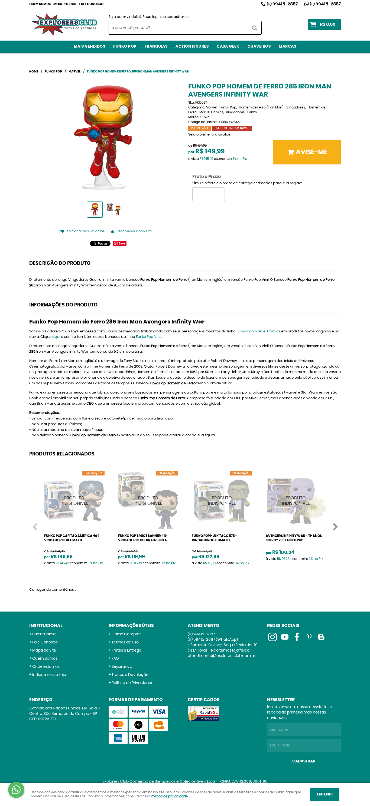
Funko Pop (125, 46)
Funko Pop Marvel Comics (258, 331)
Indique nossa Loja (49, 675)
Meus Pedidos (64, 4)
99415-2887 (282, 4)
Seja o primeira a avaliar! (210, 134)
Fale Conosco (91, 4)
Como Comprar (126, 634)
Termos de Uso (125, 642)
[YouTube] (284, 637)
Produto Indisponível (74, 501)
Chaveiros (259, 46)
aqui (56, 337)
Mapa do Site (44, 650)
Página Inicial (44, 634)
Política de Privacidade (133, 683)
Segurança (122, 667)
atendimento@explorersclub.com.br (221, 656)
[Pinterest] (309, 637)
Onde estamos (46, 667)
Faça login (151, 17)
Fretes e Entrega (126, 650)
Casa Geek (228, 46)
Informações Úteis (131, 625)
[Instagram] (184, 4)
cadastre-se (178, 17)
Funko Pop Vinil (148, 337)
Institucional (46, 625)
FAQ (115, 658)
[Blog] (321, 637)
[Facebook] (296, 637)
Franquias (156, 46)
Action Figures (192, 46)
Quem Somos (40, 4)
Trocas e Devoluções (131, 675)
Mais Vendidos (89, 46)
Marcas (287, 46)
